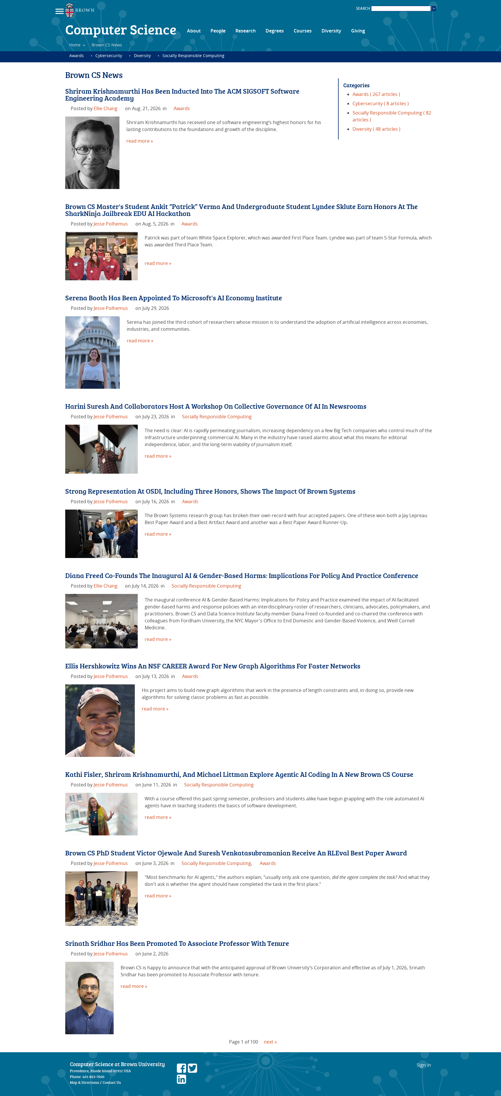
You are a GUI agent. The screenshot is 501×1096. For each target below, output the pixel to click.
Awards (76, 55)
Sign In (424, 1065)
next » (270, 1042)
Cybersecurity (108, 55)
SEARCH (363, 8)
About (194, 31)
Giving (358, 31)
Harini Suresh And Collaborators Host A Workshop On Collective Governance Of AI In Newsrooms (215, 406)
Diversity (331, 31)
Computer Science (120, 29)
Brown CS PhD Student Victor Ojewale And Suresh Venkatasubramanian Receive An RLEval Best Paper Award (236, 852)
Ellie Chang (105, 108)
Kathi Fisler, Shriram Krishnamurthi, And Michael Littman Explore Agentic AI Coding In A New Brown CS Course (239, 774)
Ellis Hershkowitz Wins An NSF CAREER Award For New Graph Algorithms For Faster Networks (212, 665)
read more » (139, 141)
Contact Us (112, 1082)
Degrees (275, 31)
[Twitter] (192, 1071)
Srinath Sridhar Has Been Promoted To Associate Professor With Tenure (177, 943)
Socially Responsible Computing (193, 55)
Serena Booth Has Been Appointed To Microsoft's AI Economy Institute (173, 297)
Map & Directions (84, 1082)
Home (75, 45)
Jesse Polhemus (111, 224)
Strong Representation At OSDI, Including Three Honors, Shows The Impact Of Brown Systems (210, 491)
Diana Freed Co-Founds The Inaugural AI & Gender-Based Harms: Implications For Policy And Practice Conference (241, 575)
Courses (303, 31)
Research (245, 31)
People (218, 31)
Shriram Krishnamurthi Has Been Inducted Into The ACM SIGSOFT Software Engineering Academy (182, 94)
